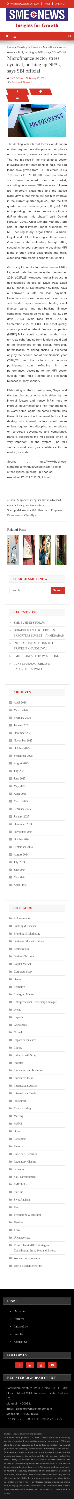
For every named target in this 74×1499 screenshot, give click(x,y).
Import (18, 1047)
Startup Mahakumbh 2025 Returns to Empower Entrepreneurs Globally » (34, 513)
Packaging (20, 1138)
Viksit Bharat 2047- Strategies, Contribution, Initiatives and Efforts (35, 1248)
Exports (18, 1017)
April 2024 (20, 885)
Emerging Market (24, 994)
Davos (17, 979)
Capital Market (22, 964)
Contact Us (60, 3)
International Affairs (25, 1085)
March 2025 (21, 801)
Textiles (18, 1222)
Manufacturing (22, 1108)
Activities (19, 1311)
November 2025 (23, 740)
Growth (18, 1032)
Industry (18, 1062)
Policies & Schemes (25, 1154)
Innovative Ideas (23, 1078)
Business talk (21, 948)
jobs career (20, 1100)
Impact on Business (25, 1040)
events (17, 1009)
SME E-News (16, 78)
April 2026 (20, 702)
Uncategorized (22, 1237)
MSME (18, 1123)
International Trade (25, 1093)
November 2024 (23, 831)
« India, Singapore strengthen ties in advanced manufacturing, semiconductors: (34, 503)
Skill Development (25, 1176)
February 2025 (22, 809)
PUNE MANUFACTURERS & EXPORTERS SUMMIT (32, 666)
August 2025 (21, 763)
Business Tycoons (24, 956)
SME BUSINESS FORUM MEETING (36, 656)
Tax (16, 1207)
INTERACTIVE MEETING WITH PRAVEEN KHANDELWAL (35, 646)
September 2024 (23, 847)
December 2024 (23, 824)
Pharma (18, 1146)
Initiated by (21, 1326)
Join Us (18, 1334)
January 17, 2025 (37, 78)
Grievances (20, 1024)
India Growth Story (25, 1055)
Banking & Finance (21, 82)
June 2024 (19, 869)
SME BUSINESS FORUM (29, 622)
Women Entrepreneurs (27, 1258)
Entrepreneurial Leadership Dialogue (35, 1002)
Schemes (19, 1169)
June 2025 (19, 778)
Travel (17, 1230)
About (47, 3)
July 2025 (19, 771)
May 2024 (19, 877)
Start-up (18, 1192)
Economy (19, 986)
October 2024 (22, 839)
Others (17, 1131)
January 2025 (21, 816)
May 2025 (19, 786)
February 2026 (22, 717)
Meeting (18, 1116)
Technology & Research (28, 1214)
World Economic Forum (28, 1265)
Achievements (22, 918)
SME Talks (20, 1184)
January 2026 (21, 725)
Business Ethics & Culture (29, 941)
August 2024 (21, 854)
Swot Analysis (22, 1199)
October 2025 (22, 748)
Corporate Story (23, 971)
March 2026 (21, 710)
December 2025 (23, 733)
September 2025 (23, 755)
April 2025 (20, 793)
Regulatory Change (25, 1161)
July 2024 (19, 862)
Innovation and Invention (28, 1070)
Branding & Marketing (27, 933)
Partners (19, 1319)
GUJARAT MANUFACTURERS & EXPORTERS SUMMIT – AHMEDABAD (39, 633)
